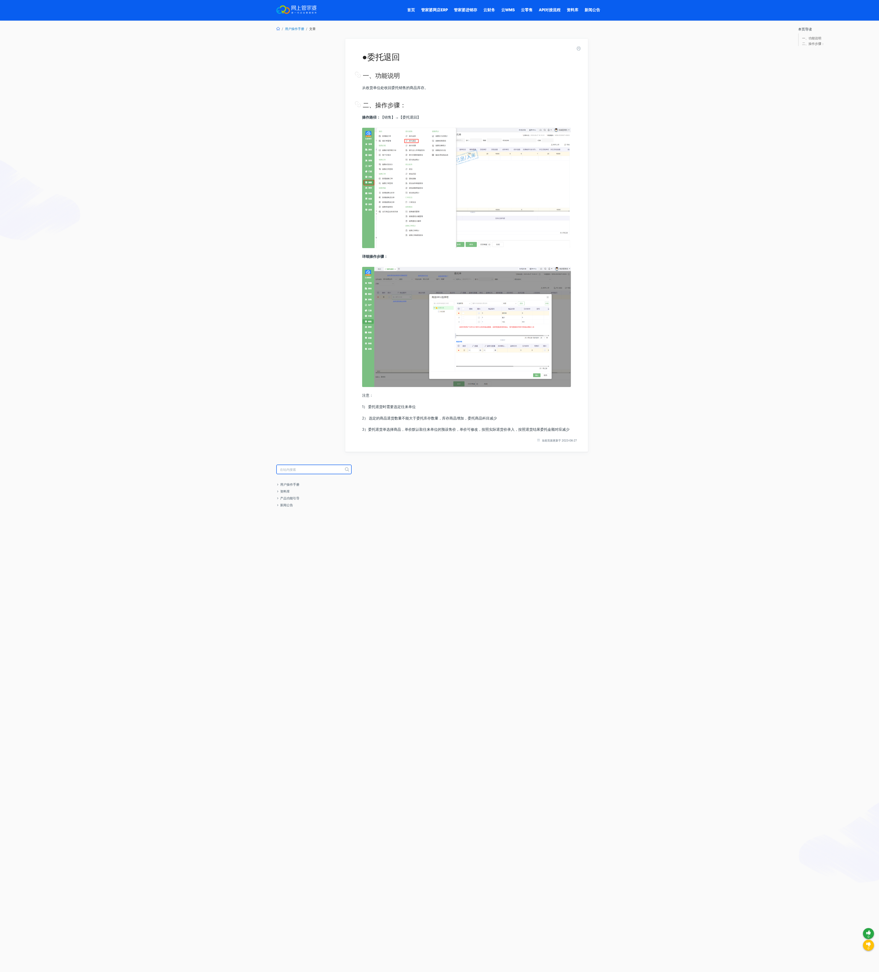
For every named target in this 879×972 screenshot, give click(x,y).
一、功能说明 (811, 38)
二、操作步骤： (813, 44)
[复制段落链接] (362, 76)
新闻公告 (286, 505)
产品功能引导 (289, 498)
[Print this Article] (578, 49)
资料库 (285, 491)
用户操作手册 (294, 29)
